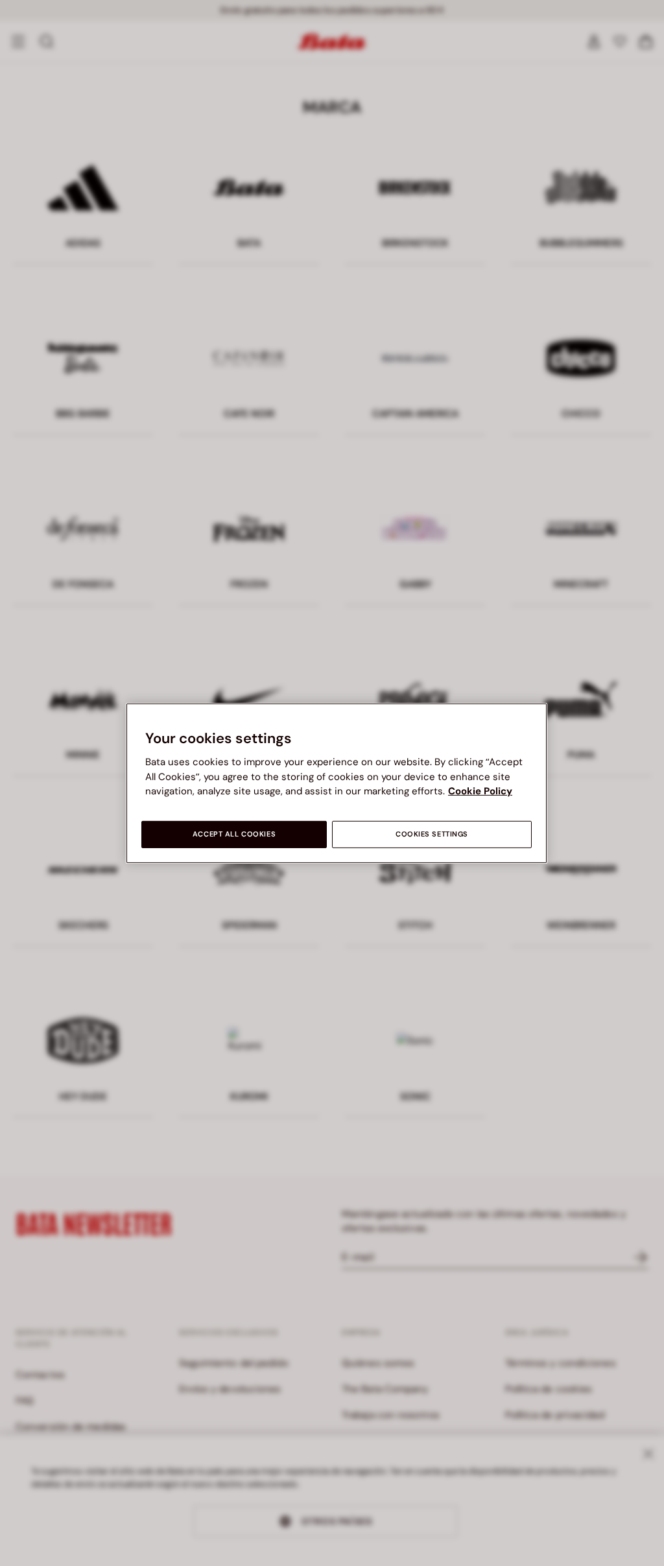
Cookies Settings (432, 834)
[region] (336, 782)
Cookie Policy (480, 791)
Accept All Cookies (234, 834)
